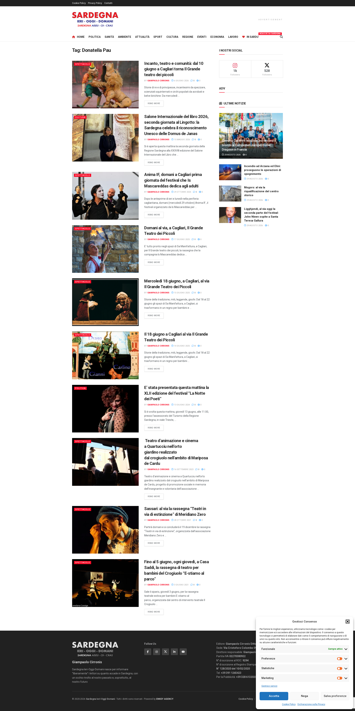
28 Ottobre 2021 (182, 520)
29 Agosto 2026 (232, 155)
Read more (156, 103)
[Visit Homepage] (95, 19)
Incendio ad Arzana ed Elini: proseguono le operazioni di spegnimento (262, 170)
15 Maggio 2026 (181, 139)
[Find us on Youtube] (183, 651)
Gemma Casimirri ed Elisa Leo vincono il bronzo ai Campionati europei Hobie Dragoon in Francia (249, 145)
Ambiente (124, 36)
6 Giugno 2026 (181, 80)
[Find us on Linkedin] (174, 651)
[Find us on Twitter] (165, 651)
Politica (95, 36)
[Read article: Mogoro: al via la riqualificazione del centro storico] (230, 194)
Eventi (201, 36)
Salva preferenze (335, 696)
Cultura (172, 36)
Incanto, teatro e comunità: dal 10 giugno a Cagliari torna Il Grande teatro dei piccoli (173, 69)
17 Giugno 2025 (181, 239)
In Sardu (252, 36)
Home (80, 36)
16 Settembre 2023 (183, 469)
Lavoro (233, 36)
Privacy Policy (95, 3)
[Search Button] (281, 36)
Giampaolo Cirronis (158, 80)
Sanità (109, 36)
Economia (217, 36)
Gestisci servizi (269, 686)
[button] (347, 621)
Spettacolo (82, 64)
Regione (187, 36)
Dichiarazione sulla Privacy (311, 704)
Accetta (274, 696)
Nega (304, 696)
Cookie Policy (289, 704)
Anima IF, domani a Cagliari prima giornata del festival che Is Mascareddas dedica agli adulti (173, 180)
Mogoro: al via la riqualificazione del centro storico (261, 191)
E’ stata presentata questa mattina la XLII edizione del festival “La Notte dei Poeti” (176, 393)
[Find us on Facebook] (147, 651)
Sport (157, 36)
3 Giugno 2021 (181, 585)
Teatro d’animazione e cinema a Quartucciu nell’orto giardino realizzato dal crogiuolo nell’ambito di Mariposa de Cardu (176, 452)
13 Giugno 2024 (181, 405)
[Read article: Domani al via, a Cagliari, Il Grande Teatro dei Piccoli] (105, 249)
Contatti (108, 3)
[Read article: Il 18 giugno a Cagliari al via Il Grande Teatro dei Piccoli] (105, 355)
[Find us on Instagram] (156, 651)
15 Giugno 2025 (181, 293)
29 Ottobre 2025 (182, 192)
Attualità (142, 36)
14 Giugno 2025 (181, 346)
